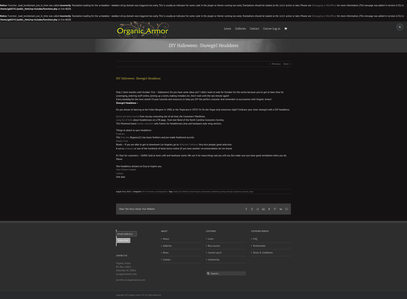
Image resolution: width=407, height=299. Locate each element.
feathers (185, 191)
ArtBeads (129, 149)
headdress (215, 191)
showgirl (229, 191)
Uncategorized (161, 191)
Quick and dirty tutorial (127, 116)
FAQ (255, 238)
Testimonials (259, 245)
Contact (167, 259)
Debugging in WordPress (324, 5)
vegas (251, 191)
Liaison (119, 173)
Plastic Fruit (122, 141)
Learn (211, 238)
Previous (276, 63)
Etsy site (125, 137)
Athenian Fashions (188, 144)
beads (175, 191)
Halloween (205, 191)
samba (222, 191)
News (166, 252)
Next (286, 63)
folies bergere (195, 191)
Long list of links (124, 119)
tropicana (237, 191)
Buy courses (214, 245)
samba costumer (145, 123)
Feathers (120, 133)
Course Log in (215, 252)
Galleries (167, 245)
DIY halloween (148, 191)
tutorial (245, 191)
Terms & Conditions (263, 252)
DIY (180, 191)
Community (213, 259)
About (166, 238)
